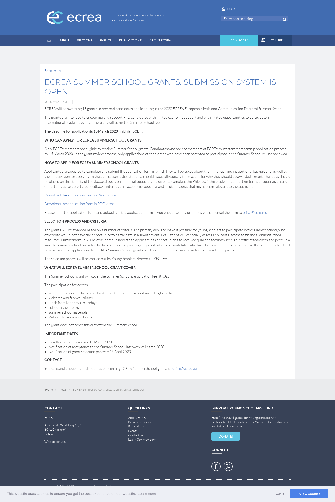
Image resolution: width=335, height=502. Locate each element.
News (63, 389)
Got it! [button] (281, 494)
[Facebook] (216, 466)
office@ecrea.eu (184, 369)
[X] (228, 466)
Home (49, 389)
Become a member (140, 422)
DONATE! (226, 436)
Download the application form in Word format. (81, 195)
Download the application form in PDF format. (80, 204)
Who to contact (55, 441)
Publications (136, 426)
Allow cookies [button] (309, 494)
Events (132, 431)
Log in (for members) (142, 439)
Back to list (53, 71)
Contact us (135, 435)
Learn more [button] (147, 494)
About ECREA (137, 418)
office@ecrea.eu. (255, 212)
